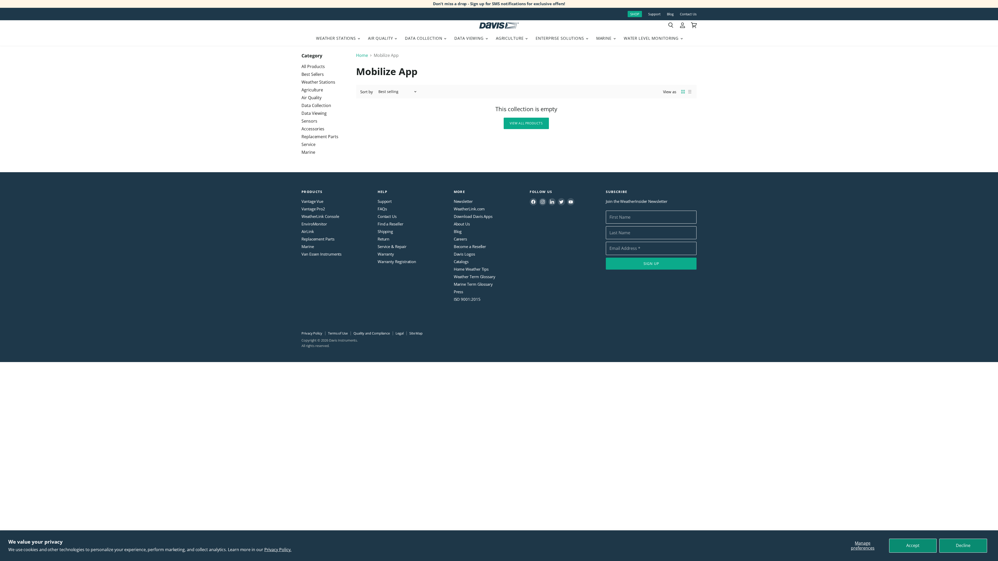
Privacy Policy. (278, 549)
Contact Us (688, 14)
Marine (604, 38)
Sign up (651, 263)
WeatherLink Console (320, 216)
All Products (313, 66)
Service (308, 144)
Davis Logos (464, 254)
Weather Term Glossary (474, 276)
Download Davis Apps (473, 216)
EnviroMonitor (314, 223)
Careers (460, 239)
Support (654, 14)
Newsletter (463, 201)
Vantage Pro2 (313, 208)
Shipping (385, 231)
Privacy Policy (311, 333)
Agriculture (510, 38)
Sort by (366, 92)
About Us (462, 223)
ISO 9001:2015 (467, 299)
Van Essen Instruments (321, 254)
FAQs (382, 208)
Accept (913, 545)
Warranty (386, 254)
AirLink (307, 231)
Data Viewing (469, 38)
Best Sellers (312, 74)
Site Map (416, 333)
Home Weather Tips (471, 269)
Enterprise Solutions (560, 38)
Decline (963, 545)
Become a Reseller (470, 246)
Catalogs (461, 261)
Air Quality (381, 38)
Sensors (309, 121)
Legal (400, 333)
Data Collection (424, 38)
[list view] (689, 91)
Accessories (312, 129)
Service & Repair (392, 246)
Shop (634, 14)
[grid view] (683, 91)
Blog (670, 14)
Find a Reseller (390, 223)
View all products (526, 123)
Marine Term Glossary (473, 284)
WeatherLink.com (469, 208)
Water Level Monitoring (652, 38)
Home (362, 55)
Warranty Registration (397, 261)
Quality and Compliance (371, 333)
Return (384, 239)
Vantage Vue (312, 201)
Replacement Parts (319, 136)
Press (458, 291)
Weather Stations (336, 38)
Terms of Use (338, 333)
